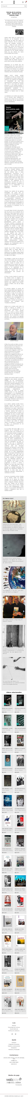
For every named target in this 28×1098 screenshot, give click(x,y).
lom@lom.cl (14, 1060)
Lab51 (21, 1096)
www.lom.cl (14, 1063)
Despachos (14, 1047)
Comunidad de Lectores (14, 1027)
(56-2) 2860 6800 (14, 1062)
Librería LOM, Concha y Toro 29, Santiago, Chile (14, 1058)
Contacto (14, 1042)
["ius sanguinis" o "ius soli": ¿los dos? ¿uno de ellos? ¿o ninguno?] (14, 577)
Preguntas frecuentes (14, 1044)
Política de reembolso (14, 1030)
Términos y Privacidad (13, 1049)
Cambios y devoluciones (14, 1046)
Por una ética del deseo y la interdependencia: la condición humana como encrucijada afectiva (13, 683)
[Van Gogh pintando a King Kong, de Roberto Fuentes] (14, 607)
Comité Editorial (14, 1029)
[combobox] (14, 6)
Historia (14, 1025)
